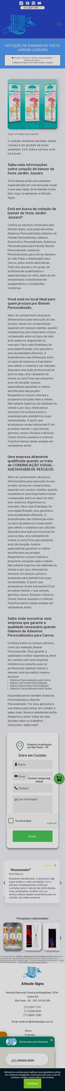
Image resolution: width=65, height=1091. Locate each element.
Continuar (32, 1083)
